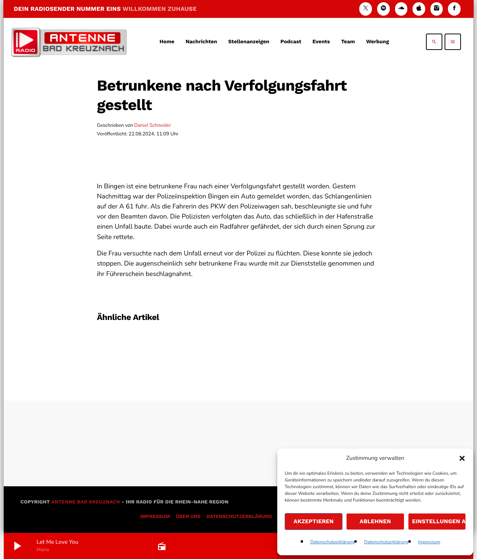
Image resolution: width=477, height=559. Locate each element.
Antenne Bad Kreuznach (85, 502)
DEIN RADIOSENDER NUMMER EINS (105, 8)
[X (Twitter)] (365, 8)
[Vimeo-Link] (68, 42)
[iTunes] (419, 8)
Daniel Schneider (152, 125)
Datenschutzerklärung (332, 542)
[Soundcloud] (401, 8)
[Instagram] (436, 8)
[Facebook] (454, 8)
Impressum (429, 542)
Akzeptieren (314, 521)
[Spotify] (383, 8)
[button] (462, 458)
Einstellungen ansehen (439, 521)
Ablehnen (375, 521)
